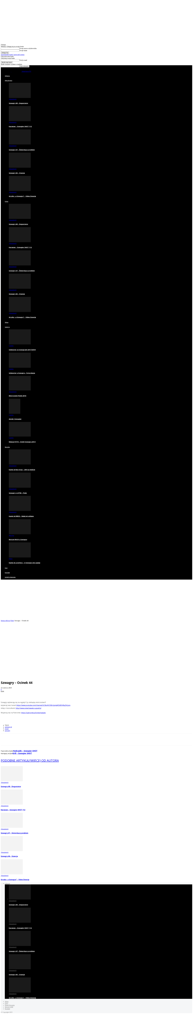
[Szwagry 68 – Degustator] (20, 97)
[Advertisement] (96, 595)
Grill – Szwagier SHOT (22, 753)
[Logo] (6, 71)
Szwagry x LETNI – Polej (18, 493)
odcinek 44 (8, 727)
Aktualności (8, 80)
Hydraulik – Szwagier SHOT (25, 751)
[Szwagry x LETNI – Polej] (20, 487)
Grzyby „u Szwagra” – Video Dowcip (22, 196)
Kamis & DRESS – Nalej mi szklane (21, 516)
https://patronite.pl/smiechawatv (33, 713)
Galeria (7, 327)
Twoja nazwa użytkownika (28, 48)
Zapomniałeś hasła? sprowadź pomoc (13, 54)
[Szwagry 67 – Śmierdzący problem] (20, 144)
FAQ (6, 568)
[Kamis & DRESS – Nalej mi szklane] (20, 510)
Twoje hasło (23, 50)
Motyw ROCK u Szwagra (18, 539)
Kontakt (7, 573)
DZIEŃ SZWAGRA (10, 577)
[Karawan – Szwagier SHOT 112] (20, 120)
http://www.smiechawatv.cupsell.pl (28, 708)
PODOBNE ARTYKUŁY (16, 760)
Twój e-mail (23, 60)
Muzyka (7, 447)
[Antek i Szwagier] (14, 413)
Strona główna (5, 621)
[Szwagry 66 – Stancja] (20, 167)
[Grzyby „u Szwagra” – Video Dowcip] (20, 190)
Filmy (6, 201)
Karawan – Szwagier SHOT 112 (20, 126)
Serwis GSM (9, 1007)
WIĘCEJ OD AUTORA (45, 760)
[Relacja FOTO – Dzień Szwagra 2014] (20, 436)
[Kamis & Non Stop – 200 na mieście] (20, 464)
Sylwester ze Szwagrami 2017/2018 (22, 350)
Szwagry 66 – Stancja (17, 173)
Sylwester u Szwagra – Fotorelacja (22, 373)
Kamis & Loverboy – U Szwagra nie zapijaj (24, 563)
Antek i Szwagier (15, 419)
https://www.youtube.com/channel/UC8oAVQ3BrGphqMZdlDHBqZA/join (43, 705)
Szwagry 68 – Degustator (18, 103)
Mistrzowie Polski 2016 (17, 396)
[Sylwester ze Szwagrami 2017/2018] (20, 344)
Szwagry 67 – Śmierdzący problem (22, 150)
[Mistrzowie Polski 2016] (20, 390)
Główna (7, 76)
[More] (56, 741)
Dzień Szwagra (10, 1005)
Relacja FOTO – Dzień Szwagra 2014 (22, 442)
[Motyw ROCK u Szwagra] (20, 534)
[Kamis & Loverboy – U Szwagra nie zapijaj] (20, 557)
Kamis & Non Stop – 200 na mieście (22, 470)
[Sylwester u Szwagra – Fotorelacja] (20, 367)
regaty (7, 729)
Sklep (6, 322)
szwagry (7, 730)
